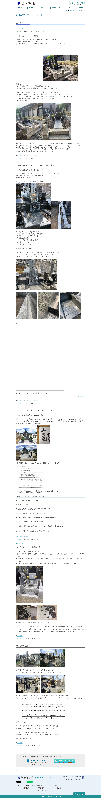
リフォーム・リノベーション (34, 155)
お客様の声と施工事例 (74, 10)
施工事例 (20, 155)
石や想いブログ (56, 7)
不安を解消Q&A (43, 790)
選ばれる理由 (33, 7)
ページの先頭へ (79, 794)
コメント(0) (40, 158)
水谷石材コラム (26, 788)
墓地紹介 (68, 7)
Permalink (19, 158)
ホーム (66, 10)
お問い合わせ (79, 7)
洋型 (26, 537)
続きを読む (81, 396)
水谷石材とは (22, 7)
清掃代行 (41, 788)
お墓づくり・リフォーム (45, 785)
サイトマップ (58, 788)
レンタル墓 (41, 787)
